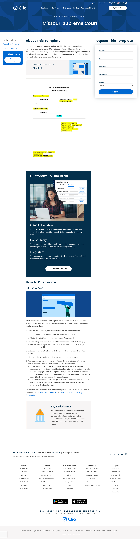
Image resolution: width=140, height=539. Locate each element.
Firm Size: (101, 82)
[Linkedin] (118, 454)
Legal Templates (64, 16)
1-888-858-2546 (43, 452)
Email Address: (102, 66)
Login (123, 3)
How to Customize (10, 48)
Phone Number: (103, 74)
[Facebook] (111, 454)
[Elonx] (115, 454)
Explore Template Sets (58, 269)
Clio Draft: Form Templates (47, 392)
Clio (55, 16)
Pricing (76, 8)
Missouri (74, 16)
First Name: (102, 50)
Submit (115, 92)
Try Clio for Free (118, 8)
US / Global (113, 3)
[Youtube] (122, 454)
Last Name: (101, 58)
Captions (82, 16)
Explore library (12, 60)
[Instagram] (126, 454)
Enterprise (67, 8)
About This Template (11, 44)
